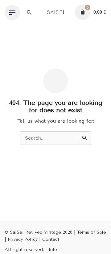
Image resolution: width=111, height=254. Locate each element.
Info (52, 249)
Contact (51, 239)
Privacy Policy (23, 239)
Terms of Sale (91, 232)
